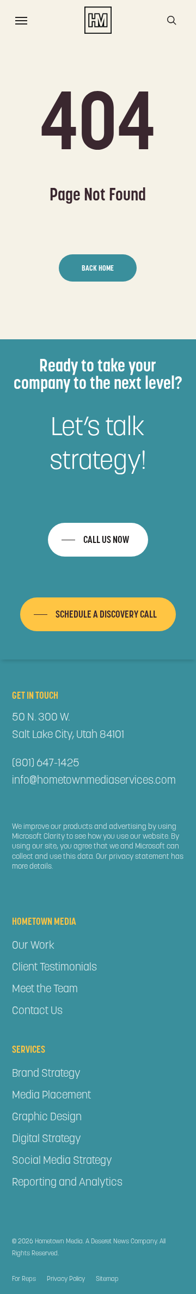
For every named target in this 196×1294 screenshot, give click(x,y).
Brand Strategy (46, 1073)
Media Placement (51, 1095)
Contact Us (37, 1010)
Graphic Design (47, 1116)
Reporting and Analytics (67, 1182)
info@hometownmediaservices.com (94, 780)
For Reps (24, 1278)
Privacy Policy (66, 1278)
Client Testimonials (54, 967)
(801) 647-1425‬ (45, 762)
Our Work (33, 945)
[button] (21, 20)
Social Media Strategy (62, 1160)
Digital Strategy (46, 1138)
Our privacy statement (132, 856)
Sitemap (107, 1278)
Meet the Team (45, 988)
